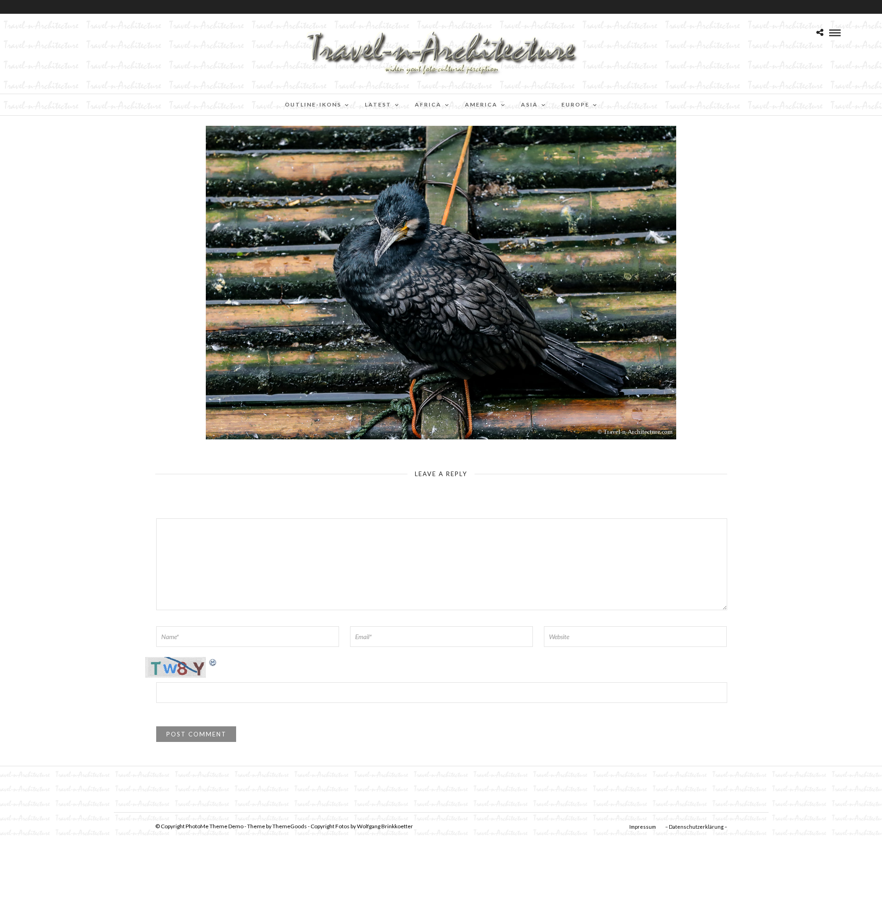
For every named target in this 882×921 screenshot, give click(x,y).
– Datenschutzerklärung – (696, 827)
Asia (529, 104)
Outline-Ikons (313, 104)
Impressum (642, 827)
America (481, 104)
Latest (378, 104)
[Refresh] (213, 662)
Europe (575, 104)
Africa (428, 104)
